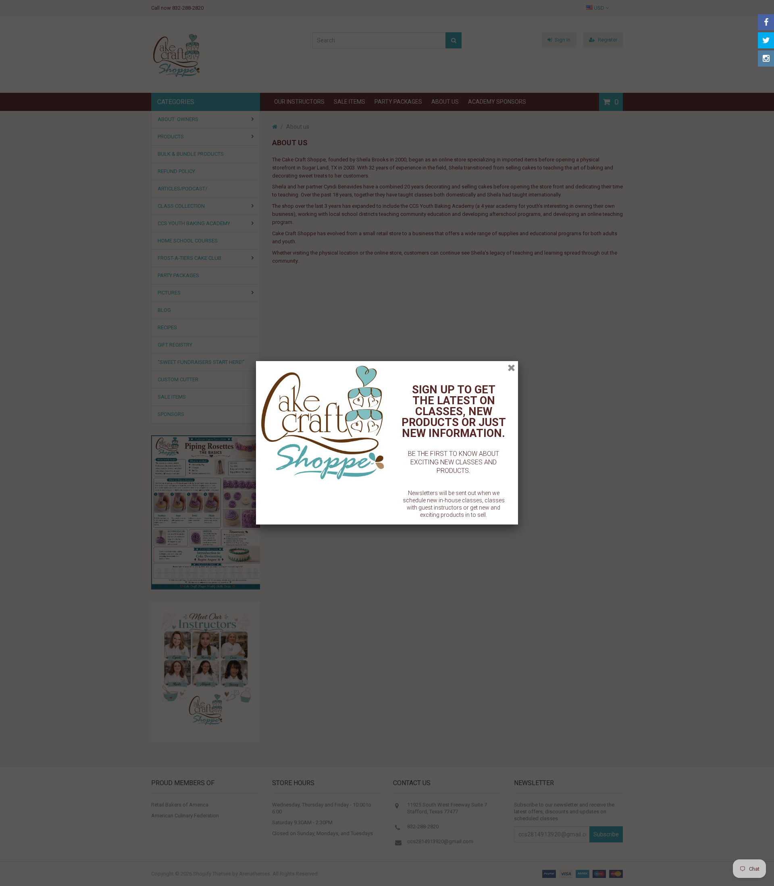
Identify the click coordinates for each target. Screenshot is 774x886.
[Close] (511, 367)
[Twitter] (766, 40)
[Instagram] (766, 58)
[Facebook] (766, 22)
